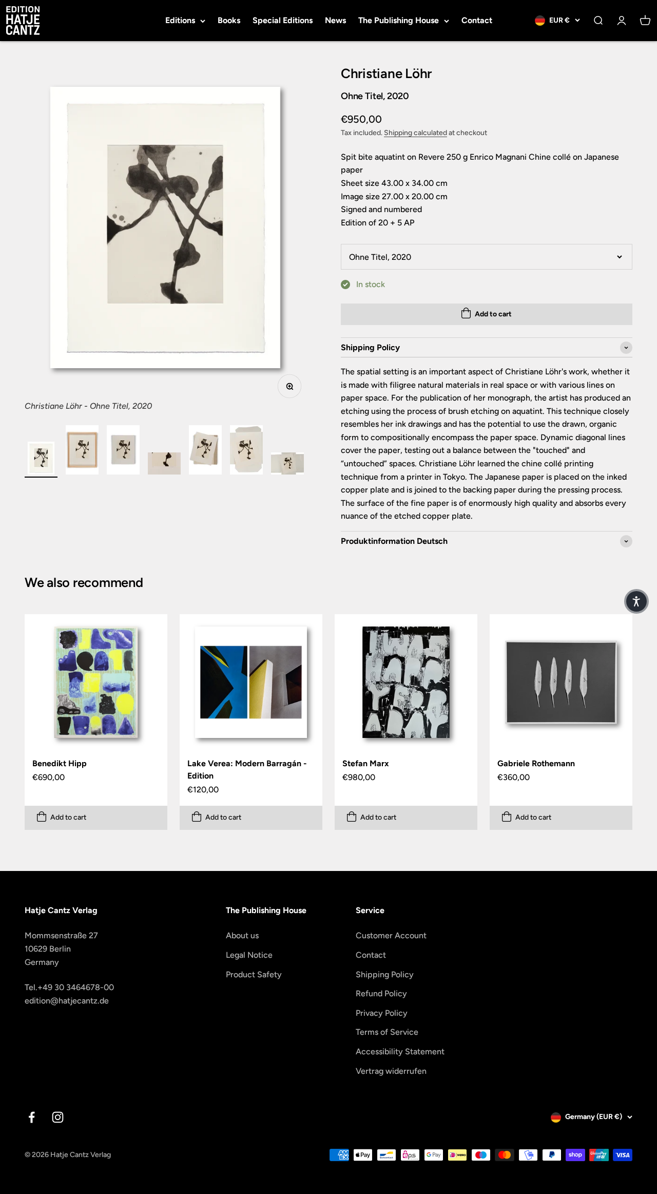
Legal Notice (249, 955)
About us (242, 935)
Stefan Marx (365, 763)
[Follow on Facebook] (31, 1117)
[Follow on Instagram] (58, 1117)
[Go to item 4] (164, 465)
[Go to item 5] (205, 451)
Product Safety (254, 974)
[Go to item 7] (287, 465)
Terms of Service (387, 1032)
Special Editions (283, 20)
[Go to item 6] (246, 451)
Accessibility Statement (400, 1051)
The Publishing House (398, 20)
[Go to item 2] (82, 451)
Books (229, 20)
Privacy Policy (382, 1013)
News (335, 20)
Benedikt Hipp (59, 763)
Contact (476, 20)
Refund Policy (381, 993)
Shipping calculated (415, 132)
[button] (636, 601)
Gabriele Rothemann (536, 763)
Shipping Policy (385, 974)
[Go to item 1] (41, 460)
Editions (180, 20)
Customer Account (391, 935)
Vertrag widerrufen (391, 1071)
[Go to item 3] (123, 451)
